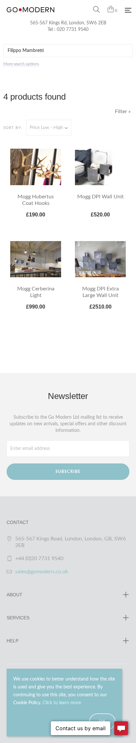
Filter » (123, 111)
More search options (21, 64)
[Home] (30, 16)
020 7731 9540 (72, 29)
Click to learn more (62, 703)
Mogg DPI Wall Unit (100, 196)
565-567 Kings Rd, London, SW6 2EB (68, 23)
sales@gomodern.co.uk (41, 571)
